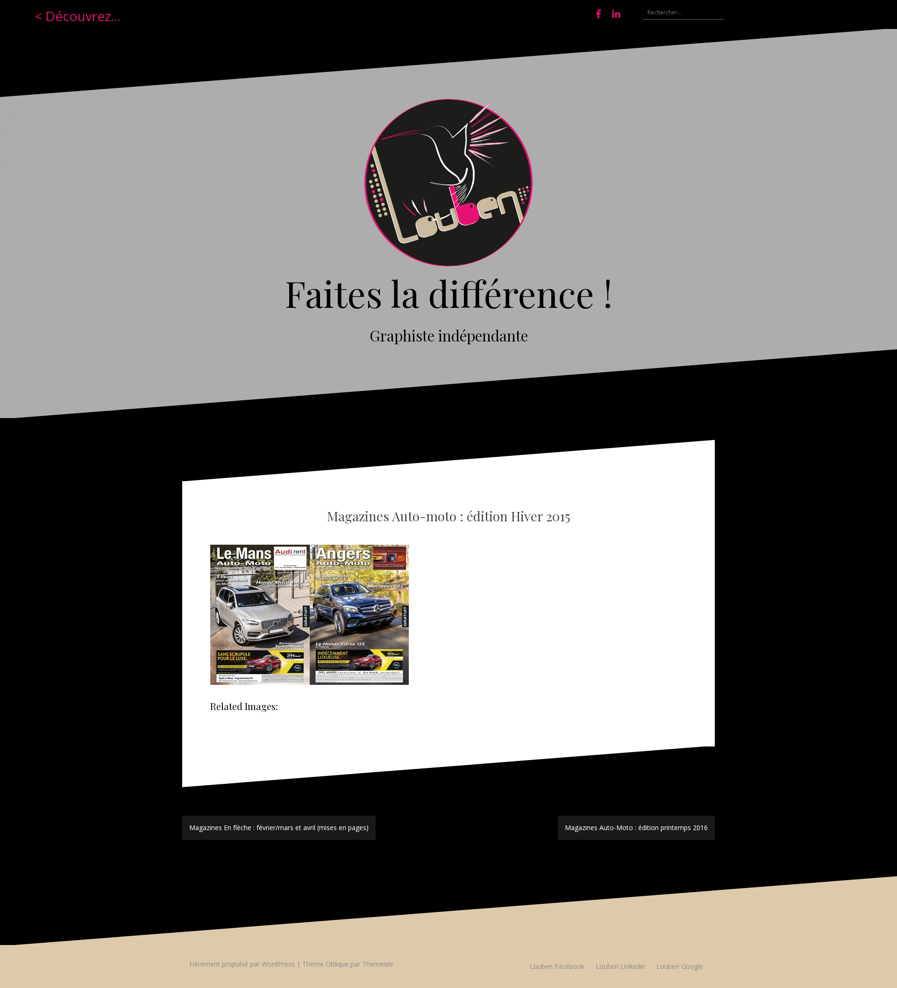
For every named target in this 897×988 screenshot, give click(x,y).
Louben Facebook (557, 966)
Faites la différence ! (448, 293)
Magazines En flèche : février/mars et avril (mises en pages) (279, 827)
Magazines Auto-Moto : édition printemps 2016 (636, 827)
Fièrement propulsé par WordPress (242, 964)
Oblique (337, 964)
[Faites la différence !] (448, 185)
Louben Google (679, 966)
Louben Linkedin (620, 966)
